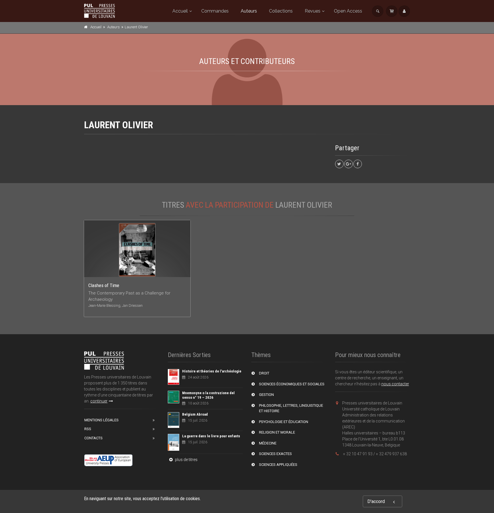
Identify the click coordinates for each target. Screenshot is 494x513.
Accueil (180, 11)
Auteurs (249, 11)
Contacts (93, 438)
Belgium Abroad (195, 414)
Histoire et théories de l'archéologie (211, 371)
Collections (281, 11)
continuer (98, 401)
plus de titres (186, 459)
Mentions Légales (101, 420)
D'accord (376, 501)
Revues (312, 11)
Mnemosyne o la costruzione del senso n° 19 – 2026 (208, 395)
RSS (87, 429)
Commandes (215, 11)
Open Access (348, 11)
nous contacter (395, 384)
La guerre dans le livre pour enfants (211, 436)
